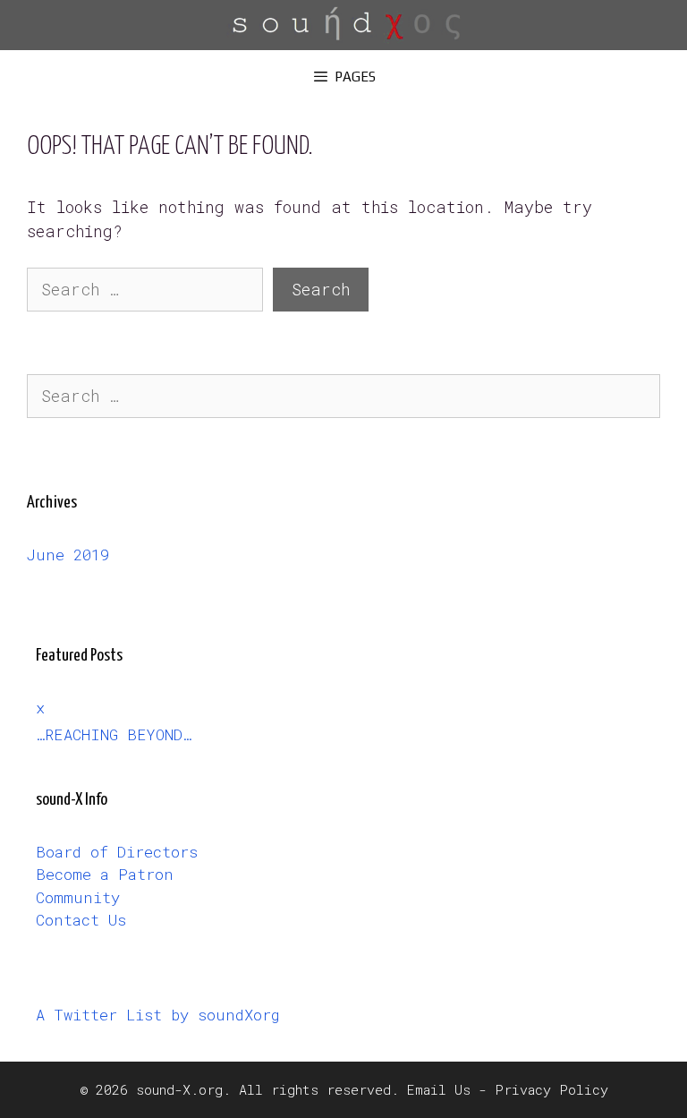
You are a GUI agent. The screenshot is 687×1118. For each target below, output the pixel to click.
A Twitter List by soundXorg (158, 1014)
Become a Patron (105, 874)
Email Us (439, 1089)
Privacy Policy (551, 1089)
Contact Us (81, 919)
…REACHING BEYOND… (113, 734)
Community (78, 897)
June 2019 (68, 554)
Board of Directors (117, 851)
